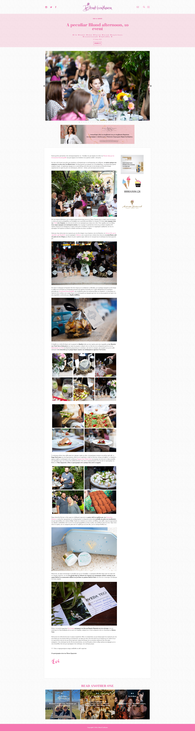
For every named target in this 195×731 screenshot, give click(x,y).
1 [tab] (79, 122)
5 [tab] (88, 122)
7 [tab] (93, 122)
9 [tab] (97, 122)
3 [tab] (84, 122)
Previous (44, 86)
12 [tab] (104, 122)
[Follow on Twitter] (51, 7)
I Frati (75, 35)
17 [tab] (116, 122)
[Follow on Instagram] (46, 7)
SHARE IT (97, 43)
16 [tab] (113, 122)
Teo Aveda (106, 35)
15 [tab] (111, 122)
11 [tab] (102, 122)
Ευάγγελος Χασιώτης (116, 35)
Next (151, 86)
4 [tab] (86, 122)
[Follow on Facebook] (55, 7)
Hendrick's (82, 35)
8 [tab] (95, 122)
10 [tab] (100, 122)
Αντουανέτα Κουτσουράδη (91, 36)
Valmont (90, 35)
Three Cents (97, 35)
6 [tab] (90, 122)
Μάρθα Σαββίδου (105, 36)
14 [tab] (109, 122)
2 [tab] (81, 122)
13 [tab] (106, 122)
